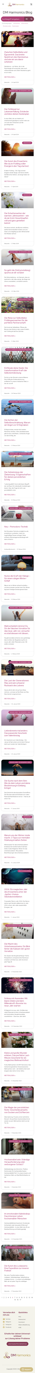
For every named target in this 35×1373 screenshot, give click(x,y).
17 (20, 1300)
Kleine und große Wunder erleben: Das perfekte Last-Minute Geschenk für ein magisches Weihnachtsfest (17, 1057)
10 (22, 1298)
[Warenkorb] (31, 4)
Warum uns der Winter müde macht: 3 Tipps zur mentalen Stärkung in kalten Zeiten (17, 837)
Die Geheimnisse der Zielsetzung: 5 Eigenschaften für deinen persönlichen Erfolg (17, 476)
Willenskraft (24, 23)
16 (17, 1300)
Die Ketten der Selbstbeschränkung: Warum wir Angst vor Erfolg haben (17, 422)
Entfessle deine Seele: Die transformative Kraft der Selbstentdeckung (16, 370)
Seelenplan (15, 26)
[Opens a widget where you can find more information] (26, 1369)
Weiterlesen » (9, 77)
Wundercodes (7, 26)
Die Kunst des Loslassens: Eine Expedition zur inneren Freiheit (16, 1268)
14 (32, 1298)
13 (29, 1298)
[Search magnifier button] (31, 19)
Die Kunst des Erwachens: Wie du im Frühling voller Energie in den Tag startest (16, 163)
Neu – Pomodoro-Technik (16, 526)
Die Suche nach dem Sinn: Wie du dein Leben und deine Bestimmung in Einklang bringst (17, 784)
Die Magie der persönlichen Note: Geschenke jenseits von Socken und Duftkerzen (16, 1110)
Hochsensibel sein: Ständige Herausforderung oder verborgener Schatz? (17, 1162)
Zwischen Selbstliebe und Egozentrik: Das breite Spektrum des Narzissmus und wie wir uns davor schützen (16, 57)
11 (24, 1298)
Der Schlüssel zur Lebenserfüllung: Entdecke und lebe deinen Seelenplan (16, 111)
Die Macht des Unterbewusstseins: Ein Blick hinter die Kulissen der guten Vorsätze (17, 947)
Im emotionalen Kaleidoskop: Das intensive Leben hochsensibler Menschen (17, 1216)
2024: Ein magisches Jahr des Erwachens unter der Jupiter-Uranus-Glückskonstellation (15, 893)
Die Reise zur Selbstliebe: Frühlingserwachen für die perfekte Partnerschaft (16, 320)
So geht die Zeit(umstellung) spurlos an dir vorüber (17, 271)
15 (15, 1300)
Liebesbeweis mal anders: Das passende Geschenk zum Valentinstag (16, 733)
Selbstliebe (16, 23)
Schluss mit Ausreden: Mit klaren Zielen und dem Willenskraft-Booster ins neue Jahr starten (16, 1002)
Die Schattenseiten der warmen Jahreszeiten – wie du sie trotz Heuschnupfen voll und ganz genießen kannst (16, 218)
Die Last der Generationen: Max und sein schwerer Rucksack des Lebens (16, 683)
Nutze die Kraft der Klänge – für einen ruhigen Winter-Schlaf (17, 578)
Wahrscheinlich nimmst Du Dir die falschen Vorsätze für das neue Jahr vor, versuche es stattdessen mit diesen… (17, 630)
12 (26, 1298)
